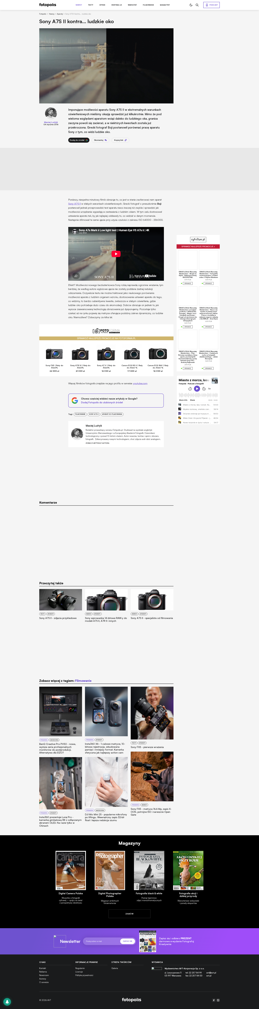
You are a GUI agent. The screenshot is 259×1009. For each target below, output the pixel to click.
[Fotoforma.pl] (106, 332)
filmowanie (80, 414)
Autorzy (42, 978)
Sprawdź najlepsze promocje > (198, 246)
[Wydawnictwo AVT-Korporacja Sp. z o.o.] (157, 973)
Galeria (114, 968)
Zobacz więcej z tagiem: (65, 680)
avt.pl (208, 975)
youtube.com (140, 383)
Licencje (79, 971)
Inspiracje (116, 5)
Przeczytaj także (51, 583)
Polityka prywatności (84, 975)
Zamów (129, 914)
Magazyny (165, 5)
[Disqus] (106, 542)
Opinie (102, 5)
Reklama (43, 971)
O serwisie (44, 982)
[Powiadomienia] (7, 1002)
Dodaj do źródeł (77, 140)
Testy (90, 5)
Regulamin (80, 968)
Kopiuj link (118, 140)
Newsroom (44, 975)
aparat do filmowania (112, 414)
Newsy (79, 5)
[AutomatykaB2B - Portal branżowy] (131, 1000)
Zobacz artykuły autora (97, 443)
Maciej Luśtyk (51, 122)
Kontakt (42, 968)
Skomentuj (98, 140)
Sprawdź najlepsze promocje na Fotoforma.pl (106, 338)
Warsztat (132, 5)
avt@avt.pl (211, 972)
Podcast (213, 5)
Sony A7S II (74, 203)
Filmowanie (148, 5)
